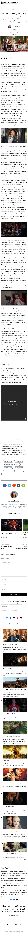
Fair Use (20, 890)
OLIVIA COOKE (19, 470)
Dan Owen (4, 537)
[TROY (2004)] (15, 752)
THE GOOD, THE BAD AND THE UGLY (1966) (14, 689)
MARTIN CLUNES (19, 467)
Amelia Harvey (17, 26)
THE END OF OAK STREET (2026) (11, 736)
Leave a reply (15, 32)
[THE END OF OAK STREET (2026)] (15, 727)
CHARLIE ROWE (19, 461)
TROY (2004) (6, 760)
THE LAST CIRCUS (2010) (9, 853)
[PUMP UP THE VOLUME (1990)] (15, 635)
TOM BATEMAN (20, 474)
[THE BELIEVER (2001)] (15, 705)
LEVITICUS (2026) (7, 668)
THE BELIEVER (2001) (9, 713)
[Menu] (25, 2)
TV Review (14, 9)
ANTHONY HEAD (8, 461)
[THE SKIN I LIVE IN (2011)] (15, 822)
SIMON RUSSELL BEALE (8, 474)
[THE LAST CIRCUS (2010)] (15, 847)
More (25, 508)
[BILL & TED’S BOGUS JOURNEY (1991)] (15, 774)
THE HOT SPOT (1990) (8, 806)
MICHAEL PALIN (8, 470)
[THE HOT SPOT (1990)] (15, 798)
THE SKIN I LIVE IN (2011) (10, 831)
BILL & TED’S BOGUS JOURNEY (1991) (13, 783)
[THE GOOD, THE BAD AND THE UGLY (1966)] (15, 682)
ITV (20, 464)
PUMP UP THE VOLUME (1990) (11, 644)
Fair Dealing (4, 892)
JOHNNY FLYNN (8, 467)
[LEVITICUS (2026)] (15, 659)
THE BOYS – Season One (8, 534)
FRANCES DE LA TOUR (11, 464)
